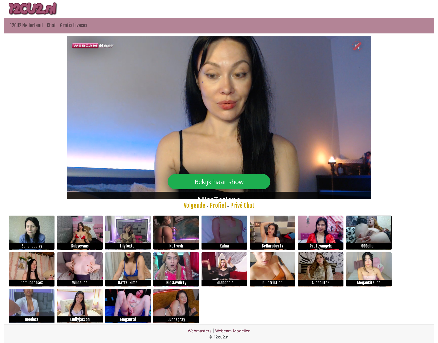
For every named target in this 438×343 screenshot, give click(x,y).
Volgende (194, 205)
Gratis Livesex (73, 25)
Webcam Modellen (232, 330)
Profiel (218, 205)
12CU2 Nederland (26, 25)
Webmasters (199, 330)
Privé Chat (242, 205)
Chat (51, 25)
